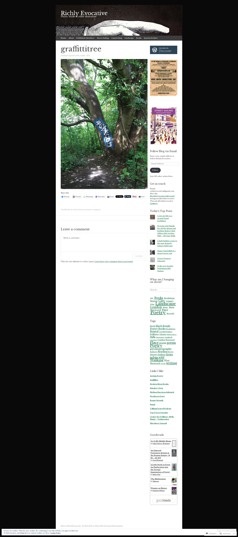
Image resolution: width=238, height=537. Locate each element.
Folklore (154, 334)
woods (163, 363)
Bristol (153, 301)
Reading (162, 351)
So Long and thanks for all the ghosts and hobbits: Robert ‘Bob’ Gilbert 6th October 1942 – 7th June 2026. (166, 231)
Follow (155, 170)
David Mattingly (158, 460)
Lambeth (168, 337)
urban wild (157, 357)
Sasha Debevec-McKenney (161, 443)
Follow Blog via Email (163, 151)
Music (171, 307)
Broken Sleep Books (159, 384)
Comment (139, 256)
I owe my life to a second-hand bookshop (164, 218)
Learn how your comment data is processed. (114, 262)
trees (169, 354)
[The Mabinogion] (174, 485)
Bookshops (169, 298)
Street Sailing (103, 38)
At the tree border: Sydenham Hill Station (165, 268)
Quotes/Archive (151, 38)
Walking (157, 360)
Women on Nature (159, 488)
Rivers (170, 352)
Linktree (154, 203)
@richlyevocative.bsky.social (162, 196)
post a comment (94, 210)
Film (152, 304)
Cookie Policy (55, 533)
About (71, 38)
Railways (153, 352)
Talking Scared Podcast (160, 409)
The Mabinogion (158, 479)
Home (63, 38)
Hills (152, 337)
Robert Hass (156, 474)
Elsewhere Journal (158, 423)
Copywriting (116, 38)
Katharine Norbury (159, 490)
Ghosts (162, 334)
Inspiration (160, 337)
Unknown (156, 481)
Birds (152, 326)
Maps (165, 307)
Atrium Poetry (156, 376)
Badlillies (154, 380)
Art (151, 298)
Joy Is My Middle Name (161, 441)
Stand (152, 404)
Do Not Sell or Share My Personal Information (102, 526)
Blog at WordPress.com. (71, 526)
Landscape (129, 38)
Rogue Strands (157, 400)
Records (170, 313)
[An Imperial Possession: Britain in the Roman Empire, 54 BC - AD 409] (174, 456)
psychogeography (161, 348)
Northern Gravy (157, 396)
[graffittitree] (104, 188)
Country (170, 301)
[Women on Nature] (174, 494)
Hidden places (172, 334)
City (161, 300)
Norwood (170, 340)
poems (171, 342)
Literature (153, 340)
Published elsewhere (85, 38)
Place (154, 343)
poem (162, 342)
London (156, 307)
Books (138, 38)
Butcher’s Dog (156, 388)
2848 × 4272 (85, 56)
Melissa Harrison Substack (162, 392)
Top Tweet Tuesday (159, 413)
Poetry (158, 312)
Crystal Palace (165, 332)
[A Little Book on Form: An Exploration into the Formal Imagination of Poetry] (174, 470)
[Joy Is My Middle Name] (174, 447)
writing (171, 363)
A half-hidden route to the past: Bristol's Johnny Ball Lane (167, 243)
